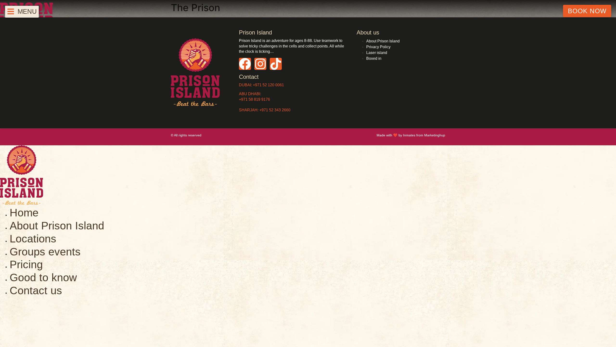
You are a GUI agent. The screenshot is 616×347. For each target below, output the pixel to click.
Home (24, 213)
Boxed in (373, 58)
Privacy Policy (378, 47)
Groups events (45, 252)
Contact (249, 76)
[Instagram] (260, 64)
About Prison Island (383, 41)
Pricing (26, 264)
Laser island (376, 53)
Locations (33, 239)
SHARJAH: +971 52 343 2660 (264, 110)
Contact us (36, 290)
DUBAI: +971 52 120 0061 (261, 85)
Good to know (43, 277)
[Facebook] (245, 64)
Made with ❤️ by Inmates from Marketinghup (411, 135)
